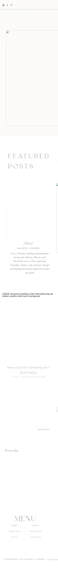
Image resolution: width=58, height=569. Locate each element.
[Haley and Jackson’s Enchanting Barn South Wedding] (44, 377)
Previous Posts (11, 450)
